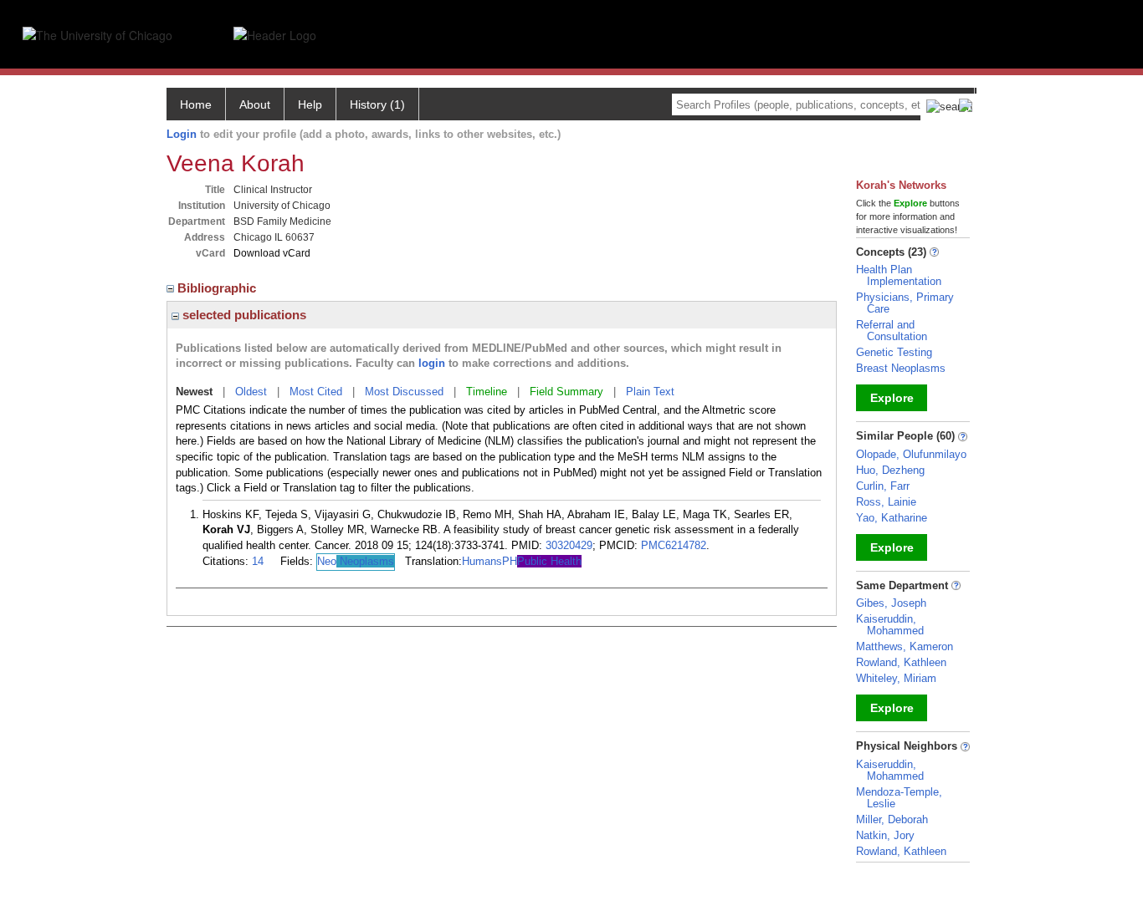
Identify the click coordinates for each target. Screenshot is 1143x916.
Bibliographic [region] (218, 288)
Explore (892, 398)
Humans (482, 561)
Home (196, 104)
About (254, 104)
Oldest (251, 391)
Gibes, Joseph (891, 603)
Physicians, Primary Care (905, 303)
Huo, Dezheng (890, 470)
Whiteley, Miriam (896, 678)
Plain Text (650, 391)
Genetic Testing (894, 352)
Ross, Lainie (886, 502)
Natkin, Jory (885, 835)
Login (182, 134)
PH (542, 561)
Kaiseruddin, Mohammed (890, 625)
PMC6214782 (673, 545)
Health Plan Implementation (898, 275)
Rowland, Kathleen (901, 662)
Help (310, 104)
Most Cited (316, 391)
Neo (355, 561)
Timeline (486, 391)
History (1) (377, 104)
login (431, 363)
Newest (194, 391)
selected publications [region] (242, 315)
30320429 (569, 545)
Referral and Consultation (891, 330)
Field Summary (566, 391)
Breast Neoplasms (901, 368)
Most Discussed (404, 391)
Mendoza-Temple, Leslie (899, 798)
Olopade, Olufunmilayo (911, 454)
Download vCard (271, 253)
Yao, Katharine (891, 517)
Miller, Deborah (892, 819)
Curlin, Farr (883, 486)
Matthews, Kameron (904, 646)
